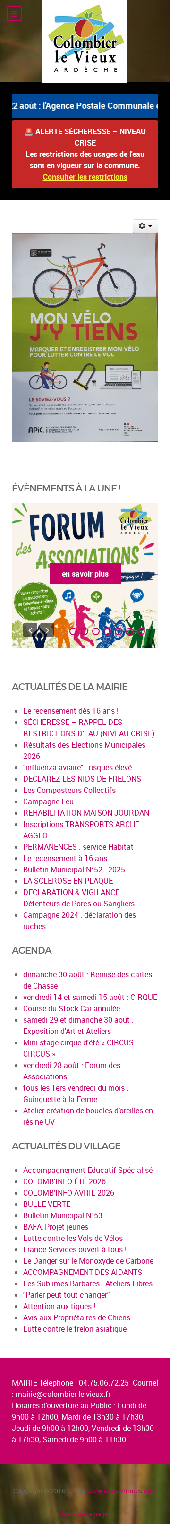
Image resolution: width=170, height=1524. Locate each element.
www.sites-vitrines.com (122, 1490)
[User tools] (146, 226)
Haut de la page (85, 1513)
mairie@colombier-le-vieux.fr (63, 1394)
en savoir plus (85, 573)
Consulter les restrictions (85, 177)
